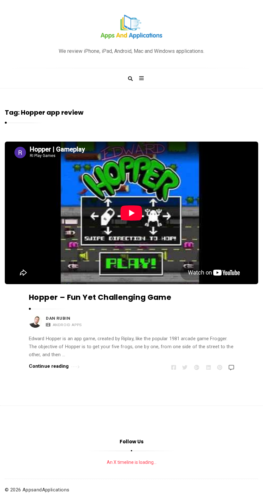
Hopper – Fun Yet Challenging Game (100, 297)
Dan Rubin (58, 318)
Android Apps (67, 325)
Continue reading (49, 366)
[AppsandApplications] (131, 27)
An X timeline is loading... (132, 462)
